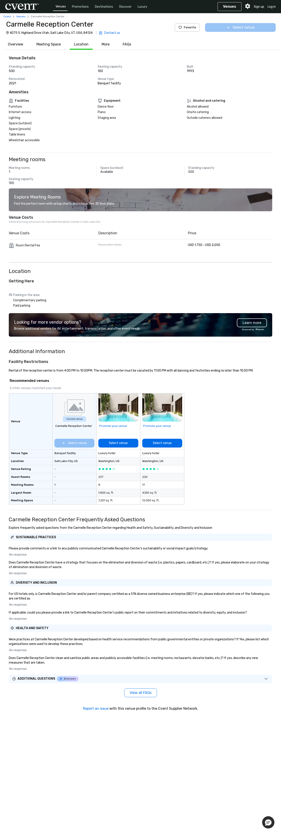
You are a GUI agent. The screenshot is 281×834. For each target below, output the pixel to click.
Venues (61, 6)
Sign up (259, 7)
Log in (272, 7)
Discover (125, 7)
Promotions (80, 7)
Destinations (104, 7)
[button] (268, 822)
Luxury (142, 7)
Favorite (190, 27)
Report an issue (95, 708)
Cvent (7, 16)
